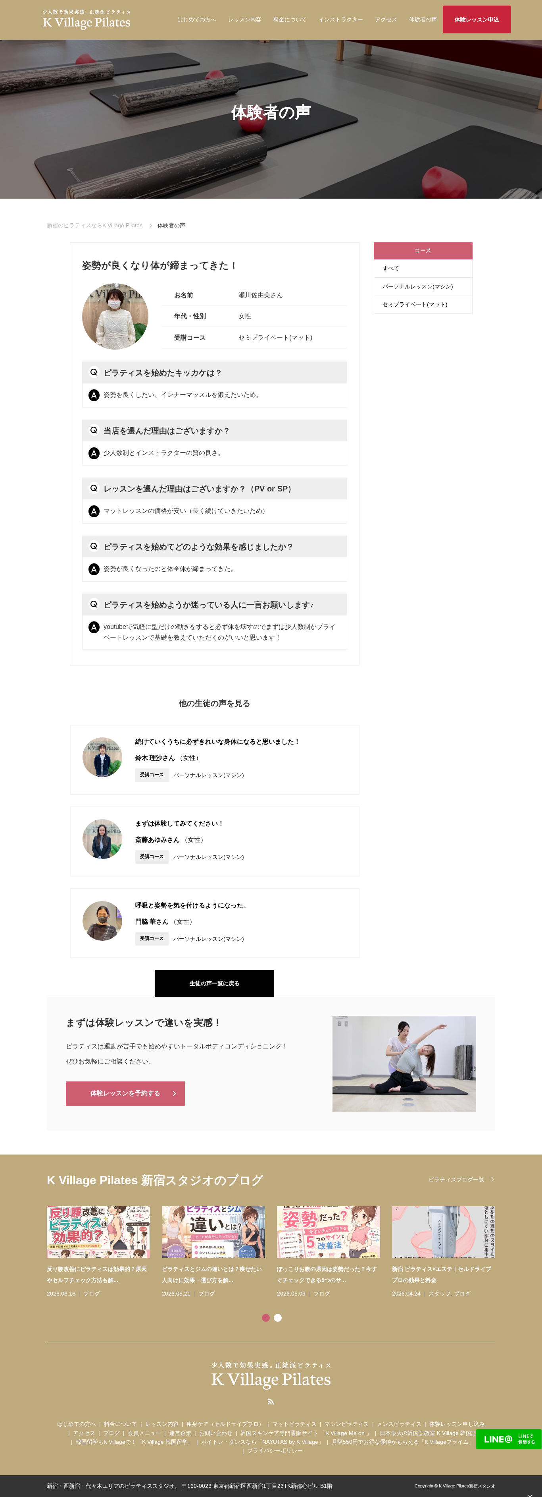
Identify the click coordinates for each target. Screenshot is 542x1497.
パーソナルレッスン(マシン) (417, 286)
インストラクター (341, 19)
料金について (290, 19)
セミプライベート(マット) (415, 304)
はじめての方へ (196, 19)
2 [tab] (278, 1318)
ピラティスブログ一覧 (456, 1179)
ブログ (126, 1293)
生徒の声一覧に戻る (215, 983)
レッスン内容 (244, 19)
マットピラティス (294, 1424)
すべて (390, 268)
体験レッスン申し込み (457, 1424)
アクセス (386, 19)
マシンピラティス (347, 1424)
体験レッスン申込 (477, 19)
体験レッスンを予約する (125, 1093)
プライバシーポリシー (275, 1450)
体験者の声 (423, 19)
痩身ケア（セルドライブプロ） (225, 1424)
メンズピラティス (399, 1424)
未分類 (471, 1293)
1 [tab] (266, 1318)
